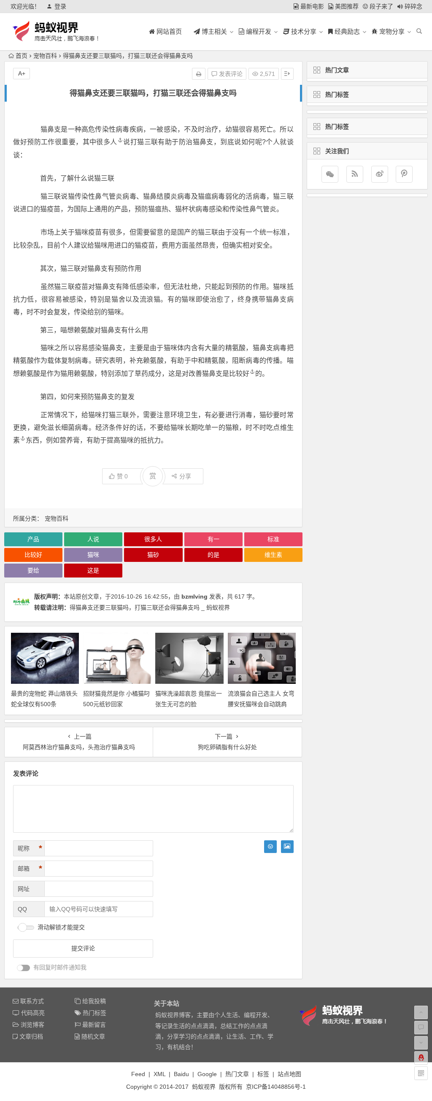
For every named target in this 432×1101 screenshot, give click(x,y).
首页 (21, 55)
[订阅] (354, 174)
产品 (33, 539)
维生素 (273, 554)
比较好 (239, 373)
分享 (185, 476)
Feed (138, 1074)
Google (207, 1074)
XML (159, 1074)
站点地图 (289, 1074)
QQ (22, 909)
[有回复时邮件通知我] (23, 968)
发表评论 (230, 73)
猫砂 (153, 554)
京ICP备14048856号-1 (276, 1086)
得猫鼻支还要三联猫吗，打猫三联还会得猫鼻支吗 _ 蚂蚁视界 (150, 607)
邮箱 (30, 868)
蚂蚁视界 (204, 1086)
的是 (213, 554)
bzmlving (194, 596)
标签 (263, 1074)
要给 (33, 570)
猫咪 (93, 554)
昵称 (30, 848)
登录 (60, 6)
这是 (93, 570)
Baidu (181, 1074)
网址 (24, 888)
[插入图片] (287, 846)
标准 (273, 539)
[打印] (198, 74)
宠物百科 (45, 55)
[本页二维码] (421, 1073)
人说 (93, 539)
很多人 (106, 142)
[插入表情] (270, 846)
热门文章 (237, 1074)
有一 (213, 539)
